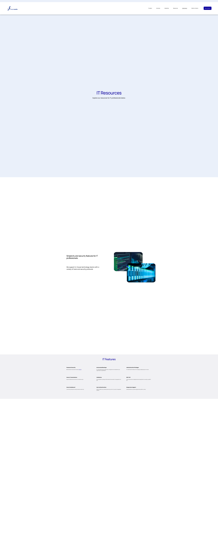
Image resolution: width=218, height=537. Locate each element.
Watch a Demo (194, 8)
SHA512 (80, 369)
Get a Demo (207, 8)
